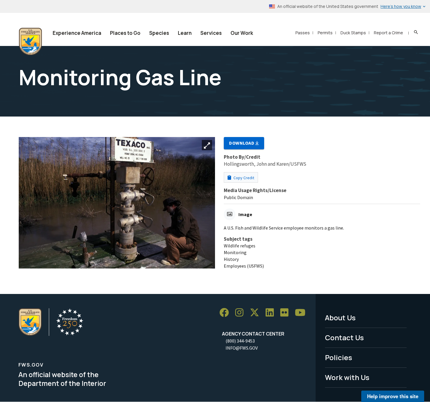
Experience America (77, 33)
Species (159, 33)
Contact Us (344, 337)
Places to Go (125, 33)
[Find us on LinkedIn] (272, 312)
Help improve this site (392, 396)
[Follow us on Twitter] (256, 312)
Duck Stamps (353, 32)
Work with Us (347, 377)
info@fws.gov (242, 348)
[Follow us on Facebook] (226, 312)
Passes (302, 32)
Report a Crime (388, 32)
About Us (340, 317)
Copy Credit (243, 177)
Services (211, 33)
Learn (185, 33)
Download (242, 143)
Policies (338, 357)
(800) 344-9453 (240, 341)
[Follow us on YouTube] (302, 312)
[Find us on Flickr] (286, 312)
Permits (325, 32)
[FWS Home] (30, 42)
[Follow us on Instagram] (241, 312)
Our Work (242, 33)
